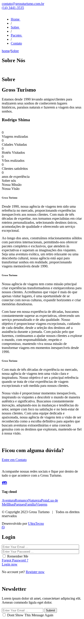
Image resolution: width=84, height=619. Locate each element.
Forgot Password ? (15, 560)
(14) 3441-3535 (13, 8)
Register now (35, 572)
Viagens (41, 504)
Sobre (15, 27)
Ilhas (10, 504)
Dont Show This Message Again (30, 615)
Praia (44, 500)
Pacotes (16, 35)
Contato (16, 43)
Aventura (8, 500)
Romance (21, 500)
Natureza (34, 500)
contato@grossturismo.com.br (23, 4)
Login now (9, 564)
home (6, 51)
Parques (19, 504)
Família (30, 504)
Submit (50, 610)
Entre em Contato (14, 460)
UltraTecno (36, 523)
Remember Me (17, 556)
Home (15, 19)
